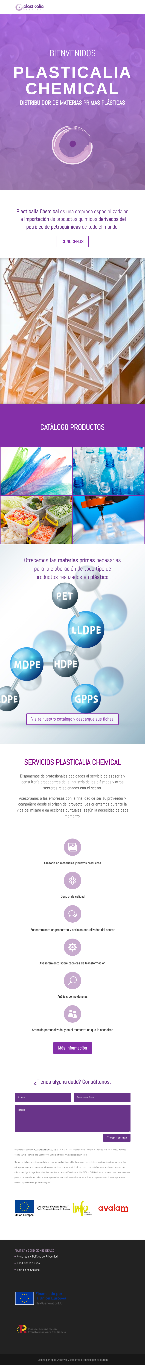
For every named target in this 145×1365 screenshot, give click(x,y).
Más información (72, 1048)
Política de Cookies (28, 1270)
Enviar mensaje (117, 1137)
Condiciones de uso (28, 1263)
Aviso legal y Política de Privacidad (37, 1256)
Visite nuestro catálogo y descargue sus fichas (72, 719)
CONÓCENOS (73, 241)
